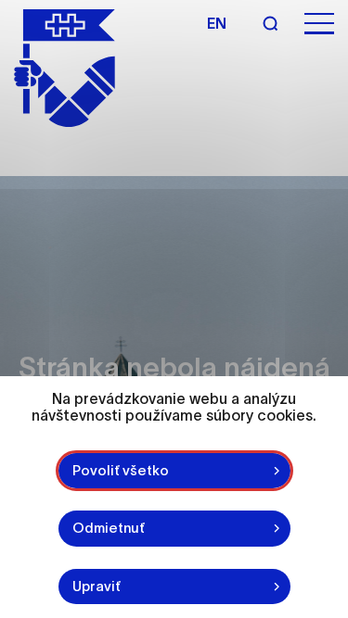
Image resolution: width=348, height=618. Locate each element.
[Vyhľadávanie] (270, 23)
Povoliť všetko (120, 470)
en (216, 23)
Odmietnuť (108, 528)
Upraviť (96, 586)
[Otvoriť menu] (319, 23)
